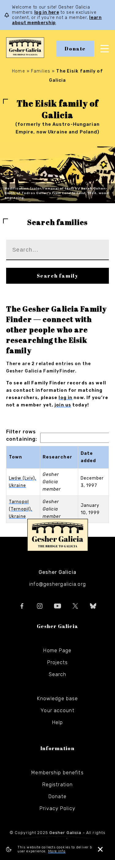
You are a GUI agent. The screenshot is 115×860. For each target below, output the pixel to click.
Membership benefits (57, 773)
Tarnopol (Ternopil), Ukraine (20, 509)
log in (65, 397)
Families (40, 71)
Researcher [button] (57, 457)
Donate (75, 48)
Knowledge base (57, 698)
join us (63, 405)
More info (57, 851)
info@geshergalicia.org (57, 584)
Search (58, 674)
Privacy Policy (57, 808)
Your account (57, 710)
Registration (57, 784)
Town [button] (15, 457)
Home (18, 71)
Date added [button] (88, 457)
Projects (57, 662)
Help (57, 722)
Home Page (57, 650)
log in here (46, 12)
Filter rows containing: (21, 435)
